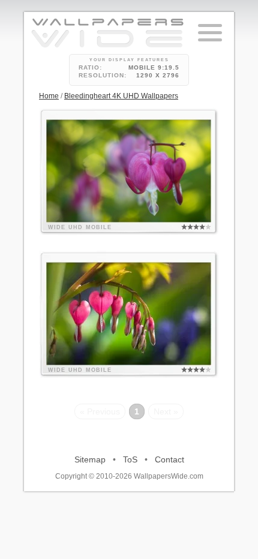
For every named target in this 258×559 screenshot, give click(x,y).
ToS (130, 459)
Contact (169, 459)
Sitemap (90, 459)
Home (49, 96)
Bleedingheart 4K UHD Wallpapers (121, 96)
